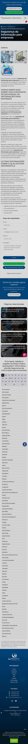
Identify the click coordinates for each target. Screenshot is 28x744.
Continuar (14, 740)
